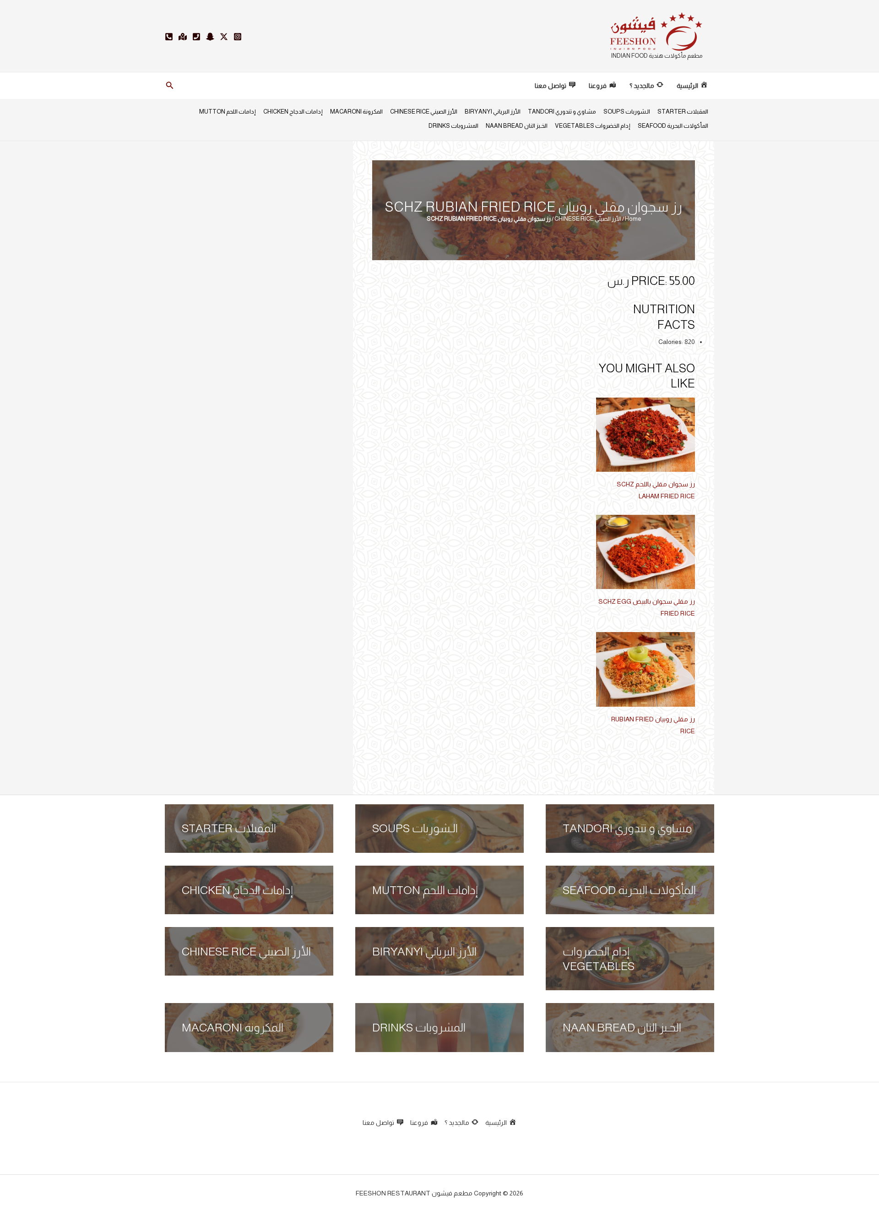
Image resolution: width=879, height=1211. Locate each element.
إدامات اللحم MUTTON (227, 111)
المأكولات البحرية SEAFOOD (673, 125)
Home (633, 219)
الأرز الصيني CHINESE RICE (423, 111)
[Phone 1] (196, 37)
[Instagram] (237, 37)
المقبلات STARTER (682, 111)
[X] (224, 37)
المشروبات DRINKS (453, 125)
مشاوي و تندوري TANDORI (562, 111)
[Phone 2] (169, 37)
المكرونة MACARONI (356, 111)
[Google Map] (183, 37)
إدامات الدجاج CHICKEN (293, 111)
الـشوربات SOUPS (626, 111)
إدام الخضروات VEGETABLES (592, 125)
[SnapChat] (210, 37)
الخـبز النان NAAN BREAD (517, 125)
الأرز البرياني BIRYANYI (493, 111)
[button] (169, 85)
